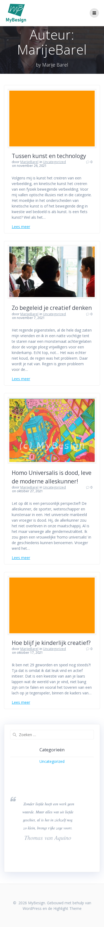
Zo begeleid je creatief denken (52, 307)
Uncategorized (54, 162)
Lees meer (21, 226)
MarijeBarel (29, 162)
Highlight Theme (67, 908)
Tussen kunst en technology (49, 156)
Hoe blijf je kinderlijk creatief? (51, 643)
